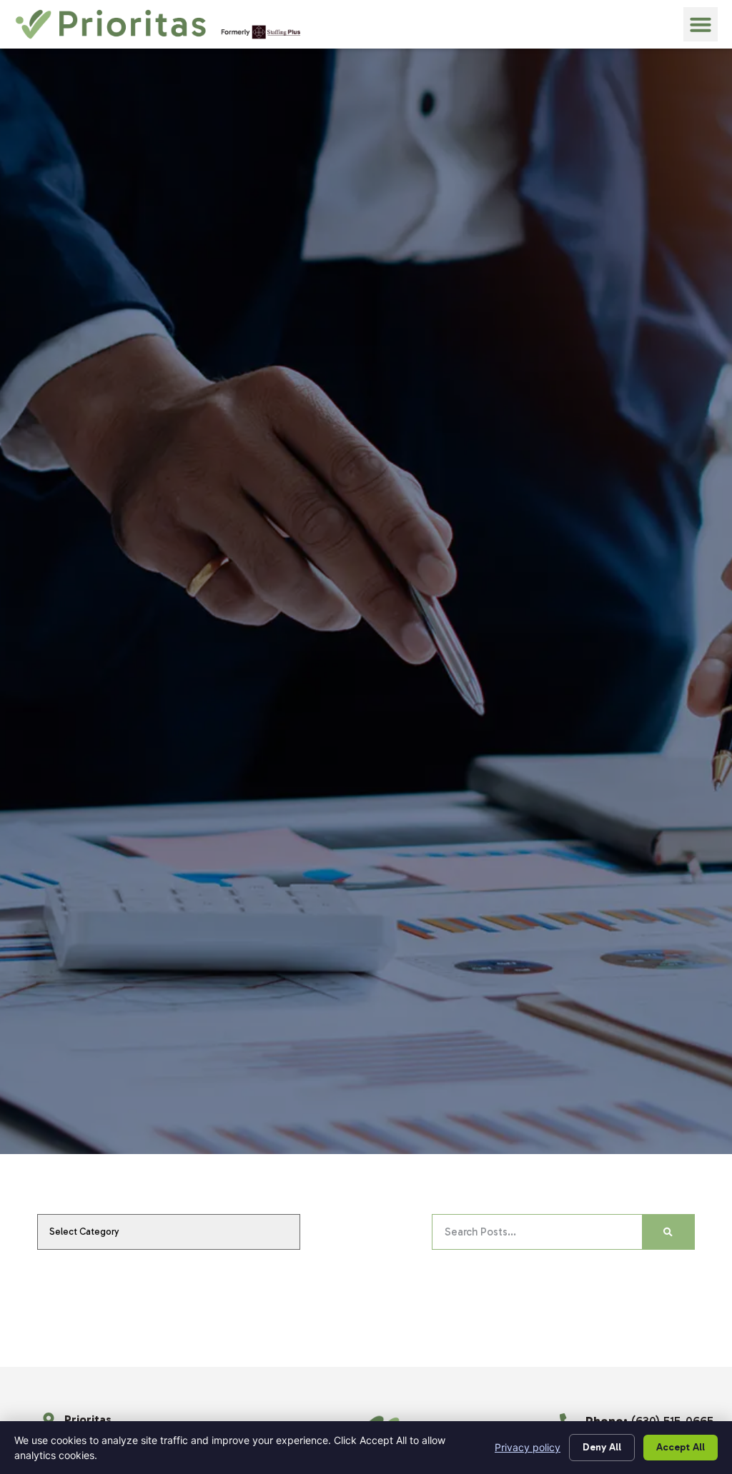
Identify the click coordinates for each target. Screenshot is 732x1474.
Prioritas (88, 1419)
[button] (700, 24)
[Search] (668, 1232)
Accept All (680, 1447)
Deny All (602, 1447)
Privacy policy (527, 1447)
